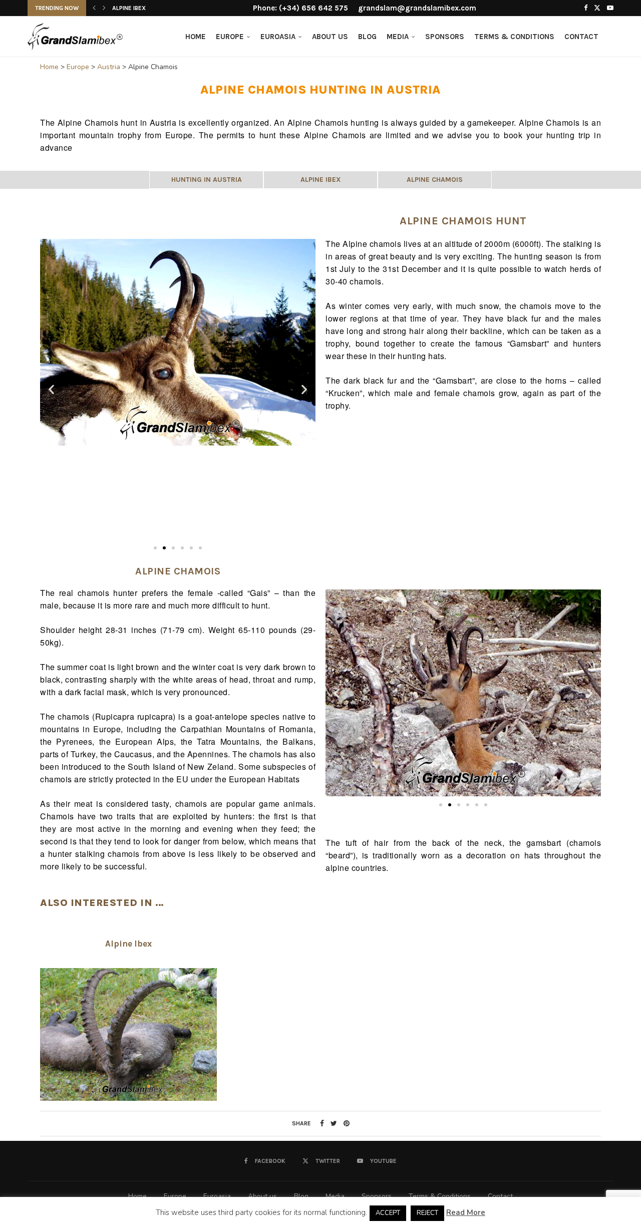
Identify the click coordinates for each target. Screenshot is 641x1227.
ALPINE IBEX (320, 179)
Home (195, 36)
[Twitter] (597, 8)
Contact (581, 36)
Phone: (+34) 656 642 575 (300, 8)
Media (398, 36)
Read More (465, 1212)
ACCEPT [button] (388, 1212)
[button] (94, 8)
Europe (230, 36)
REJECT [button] (427, 1212)
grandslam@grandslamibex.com (417, 8)
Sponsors (444, 36)
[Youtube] (610, 8)
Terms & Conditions (514, 36)
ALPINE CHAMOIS (435, 179)
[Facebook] (585, 8)
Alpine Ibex (129, 8)
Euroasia (277, 36)
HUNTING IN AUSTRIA (206, 179)
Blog (367, 36)
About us (330, 36)
